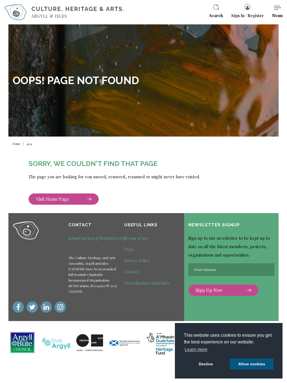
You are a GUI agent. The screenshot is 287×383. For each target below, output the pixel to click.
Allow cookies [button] (251, 364)
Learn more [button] (196, 349)
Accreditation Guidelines (147, 283)
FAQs (129, 249)
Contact (131, 271)
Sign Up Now (209, 290)
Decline (206, 364)
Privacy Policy (137, 260)
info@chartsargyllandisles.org (97, 238)
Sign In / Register (247, 15)
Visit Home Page (52, 199)
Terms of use (136, 238)
